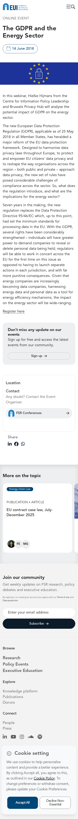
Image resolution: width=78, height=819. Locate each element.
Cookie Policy (44, 778)
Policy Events (15, 664)
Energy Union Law (19, 489)
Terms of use (63, 597)
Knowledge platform (20, 691)
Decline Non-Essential (55, 802)
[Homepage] (15, 6)
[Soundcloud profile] (31, 737)
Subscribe (36, 623)
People (9, 723)
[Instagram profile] (22, 737)
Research (11, 658)
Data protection (10, 601)
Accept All (23, 802)
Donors (9, 703)
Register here (13, 311)
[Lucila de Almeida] (11, 545)
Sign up (36, 356)
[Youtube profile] (13, 737)
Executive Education (22, 671)
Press (7, 728)
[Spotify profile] (40, 737)
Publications (13, 697)
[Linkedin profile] (5, 737)
